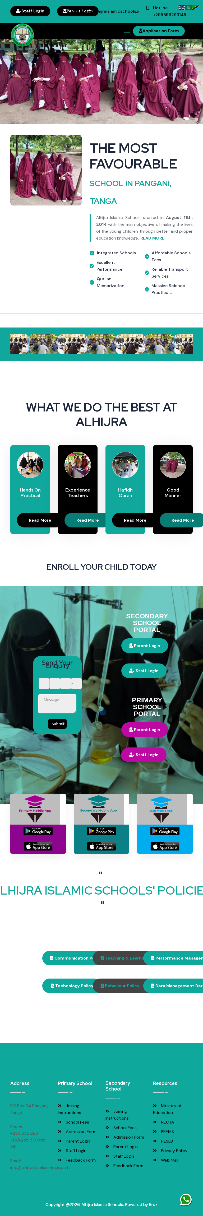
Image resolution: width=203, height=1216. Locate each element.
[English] (181, 7)
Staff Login (32, 11)
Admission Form (80, 1131)
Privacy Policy (173, 1150)
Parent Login (146, 645)
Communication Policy (77, 958)
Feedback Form (80, 1160)
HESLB (166, 1141)
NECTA (167, 1122)
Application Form (160, 31)
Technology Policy (74, 986)
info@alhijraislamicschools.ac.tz (114, 11)
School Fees (77, 1122)
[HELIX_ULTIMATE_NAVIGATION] (127, 30)
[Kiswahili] (195, 7)
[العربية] (188, 7)
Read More (40, 520)
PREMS (167, 1131)
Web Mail (169, 1160)
